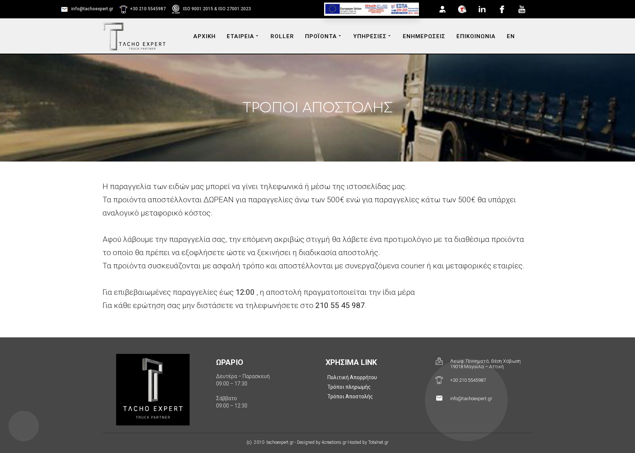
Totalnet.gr (378, 442)
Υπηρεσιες (370, 36)
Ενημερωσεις (424, 36)
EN (511, 36)
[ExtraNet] (442, 9)
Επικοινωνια (476, 36)
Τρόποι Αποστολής (350, 396)
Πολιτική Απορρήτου (352, 377)
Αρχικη (204, 36)
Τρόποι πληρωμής (349, 387)
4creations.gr (334, 442)
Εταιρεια (240, 36)
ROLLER (282, 36)
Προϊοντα (321, 36)
